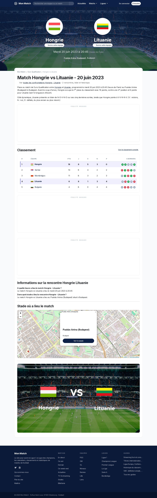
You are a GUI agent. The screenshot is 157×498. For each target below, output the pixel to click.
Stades (60, 480)
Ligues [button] (103, 3)
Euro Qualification (34, 72)
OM (81, 461)
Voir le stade (78, 340)
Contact (17, 476)
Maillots (17, 483)
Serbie (37, 170)
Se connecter (124, 3)
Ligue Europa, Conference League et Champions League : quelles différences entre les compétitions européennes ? (133, 464)
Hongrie (57, 87)
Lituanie (67, 87)
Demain (61, 465)
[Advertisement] (78, 124)
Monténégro (40, 176)
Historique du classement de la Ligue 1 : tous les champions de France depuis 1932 (133, 467)
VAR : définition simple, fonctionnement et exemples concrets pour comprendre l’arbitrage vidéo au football (133, 471)
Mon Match (21, 72)
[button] (95, 312)
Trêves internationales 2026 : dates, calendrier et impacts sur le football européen (133, 461)
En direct (61, 457)
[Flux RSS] (23, 467)
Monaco (83, 469)
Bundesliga (106, 476)
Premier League (108, 465)
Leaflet (125, 357)
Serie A (104, 472)
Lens (82, 480)
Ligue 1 (104, 457)
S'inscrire (136, 3)
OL (81, 465)
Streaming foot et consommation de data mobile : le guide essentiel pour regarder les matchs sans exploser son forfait (133, 457)
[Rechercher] (71, 3)
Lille (81, 476)
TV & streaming (64, 476)
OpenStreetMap (134, 357)
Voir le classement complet (128, 150)
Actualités (81, 3)
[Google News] (20, 467)
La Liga (104, 469)
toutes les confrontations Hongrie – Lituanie (41, 83)
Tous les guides (130, 474)
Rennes (83, 472)
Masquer (82, 106)
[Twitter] (15, 467)
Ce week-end (63, 469)
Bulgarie (38, 187)
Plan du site (18, 480)
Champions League (109, 461)
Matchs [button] (92, 3)
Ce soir (60, 461)
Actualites (61, 472)
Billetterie (61, 483)
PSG (81, 457)
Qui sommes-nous (21, 472)
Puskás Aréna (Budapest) (75, 58)
